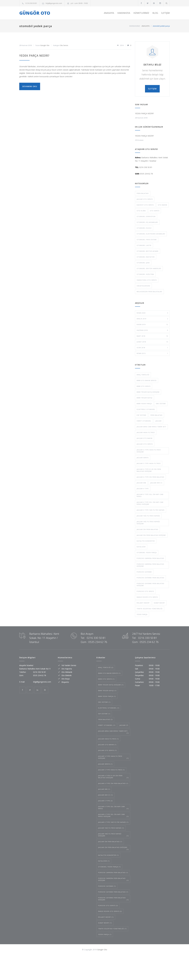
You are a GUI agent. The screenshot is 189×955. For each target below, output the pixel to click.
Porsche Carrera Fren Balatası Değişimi (150, 565)
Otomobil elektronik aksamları (151, 234)
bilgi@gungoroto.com (54, 3)
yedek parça (142, 614)
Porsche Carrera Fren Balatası (150, 558)
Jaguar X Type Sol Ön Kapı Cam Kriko (150, 495)
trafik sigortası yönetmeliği (150, 609)
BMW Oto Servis (143, 386)
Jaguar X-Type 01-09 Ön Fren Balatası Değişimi (149, 470)
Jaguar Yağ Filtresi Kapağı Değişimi (148, 523)
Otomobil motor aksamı (147, 251)
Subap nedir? (159, 603)
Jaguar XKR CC (156, 483)
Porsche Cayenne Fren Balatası (150, 578)
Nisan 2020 (152, 313)
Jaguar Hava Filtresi (146, 432)
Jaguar (158, 421)
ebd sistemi (161, 403)
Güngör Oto (44, 45)
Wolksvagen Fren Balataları (149, 292)
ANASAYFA (109, 13)
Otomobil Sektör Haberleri (149, 268)
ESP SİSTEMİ (141, 415)
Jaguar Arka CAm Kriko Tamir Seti (151, 427)
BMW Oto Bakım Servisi (146, 380)
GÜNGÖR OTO (34, 13)
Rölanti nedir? (143, 603)
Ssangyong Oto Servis (147, 280)
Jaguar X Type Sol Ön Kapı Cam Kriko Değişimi (150, 503)
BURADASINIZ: (134, 26)
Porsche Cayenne (144, 572)
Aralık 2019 (152, 319)
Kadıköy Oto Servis (145, 205)
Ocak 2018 (152, 348)
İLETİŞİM (165, 13)
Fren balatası (143, 193)
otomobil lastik (144, 245)
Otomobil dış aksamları (147, 222)
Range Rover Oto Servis (147, 597)
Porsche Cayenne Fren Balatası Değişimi (150, 584)
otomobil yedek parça (147, 552)
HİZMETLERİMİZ (141, 13)
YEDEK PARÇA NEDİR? (34, 55)
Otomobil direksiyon (146, 216)
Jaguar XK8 (141, 483)
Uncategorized (143, 286)
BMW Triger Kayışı (144, 398)
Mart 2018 (152, 336)
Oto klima (141, 211)
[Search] (166, 3)
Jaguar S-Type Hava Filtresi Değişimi (149, 451)
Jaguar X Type (143, 489)
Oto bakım (162, 205)
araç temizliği (143, 375)
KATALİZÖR (141, 547)
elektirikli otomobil (146, 409)
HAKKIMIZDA (123, 13)
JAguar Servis (142, 458)
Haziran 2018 (152, 330)
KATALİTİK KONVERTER (146, 541)
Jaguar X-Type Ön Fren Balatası (150, 477)
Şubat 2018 (152, 342)
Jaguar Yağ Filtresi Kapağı (148, 516)
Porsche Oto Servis (145, 591)
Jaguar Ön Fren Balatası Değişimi (151, 535)
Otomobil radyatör (146, 257)
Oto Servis (64, 45)
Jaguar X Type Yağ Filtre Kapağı (150, 510)
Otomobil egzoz (144, 228)
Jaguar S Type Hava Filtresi (149, 463)
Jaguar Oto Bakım (144, 438)
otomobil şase (143, 263)
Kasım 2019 (152, 324)
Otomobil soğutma (145, 274)
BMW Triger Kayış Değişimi (148, 392)
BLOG (155, 13)
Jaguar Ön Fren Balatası (147, 529)
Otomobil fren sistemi (147, 240)
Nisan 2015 (152, 353)
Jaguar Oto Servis (145, 199)
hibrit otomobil (144, 421)
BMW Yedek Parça (144, 403)
